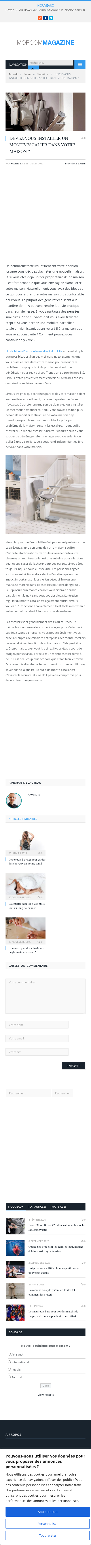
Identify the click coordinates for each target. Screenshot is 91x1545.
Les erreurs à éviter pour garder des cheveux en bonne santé (27, 861)
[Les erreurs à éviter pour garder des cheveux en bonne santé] (26, 842)
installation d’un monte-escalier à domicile (34, 351)
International (20, 1362)
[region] (45, 1497)
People (16, 1370)
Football (16, 1377)
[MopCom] (45, 41)
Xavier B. (16, 163)
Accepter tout (48, 1512)
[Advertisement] (45, 218)
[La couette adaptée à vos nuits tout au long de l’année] (26, 886)
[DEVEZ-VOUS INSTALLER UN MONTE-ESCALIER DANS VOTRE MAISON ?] (45, 112)
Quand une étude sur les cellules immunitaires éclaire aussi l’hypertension (55, 1249)
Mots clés (58, 1206)
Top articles (37, 1206)
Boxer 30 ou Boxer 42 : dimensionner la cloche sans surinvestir (56, 1227)
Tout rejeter (48, 1535)
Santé (81, 163)
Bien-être (71, 163)
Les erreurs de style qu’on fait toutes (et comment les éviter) (51, 1292)
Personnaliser (48, 1523)
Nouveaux (15, 1206)
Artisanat (17, 1354)
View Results (46, 1395)
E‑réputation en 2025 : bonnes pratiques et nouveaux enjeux (53, 1270)
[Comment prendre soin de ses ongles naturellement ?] (26, 930)
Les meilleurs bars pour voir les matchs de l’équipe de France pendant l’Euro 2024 (53, 1313)
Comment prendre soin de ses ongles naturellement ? (26, 950)
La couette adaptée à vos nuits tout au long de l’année (27, 906)
